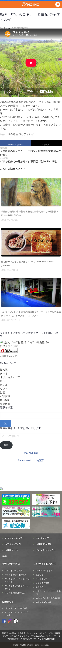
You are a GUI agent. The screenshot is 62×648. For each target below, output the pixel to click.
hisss (7, 28)
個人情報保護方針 (43, 602)
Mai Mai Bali (31, 452)
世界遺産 (13, 134)
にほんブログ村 (9, 346)
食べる (4, 373)
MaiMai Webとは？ (44, 571)
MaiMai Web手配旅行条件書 (48, 598)
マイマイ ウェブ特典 (13, 571)
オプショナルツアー (11, 377)
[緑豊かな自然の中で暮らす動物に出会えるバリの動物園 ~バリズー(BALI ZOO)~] (31, 207)
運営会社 (39, 575)
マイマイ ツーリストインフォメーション (17, 580)
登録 (6, 445)
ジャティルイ (26, 134)
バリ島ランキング (8, 356)
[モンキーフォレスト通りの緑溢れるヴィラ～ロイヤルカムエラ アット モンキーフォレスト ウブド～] (31, 308)
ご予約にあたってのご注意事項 (48, 592)
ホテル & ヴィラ (13, 544)
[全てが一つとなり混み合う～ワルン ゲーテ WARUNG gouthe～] (31, 258)
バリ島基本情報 (43, 544)
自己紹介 (5, 400)
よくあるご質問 (42, 583)
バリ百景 (5, 396)
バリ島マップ (11, 550)
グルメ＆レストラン (46, 550)
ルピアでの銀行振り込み (15, 593)
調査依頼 (5, 404)
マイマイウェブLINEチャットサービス (17, 587)
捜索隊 (4, 369)
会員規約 (39, 587)
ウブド (4, 388)
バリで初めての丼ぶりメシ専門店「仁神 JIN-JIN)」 (29, 161)
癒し (2, 381)
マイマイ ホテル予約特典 (15, 575)
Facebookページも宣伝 (31, 460)
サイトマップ (41, 579)
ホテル (4, 385)
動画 (2, 392)
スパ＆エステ (42, 538)
